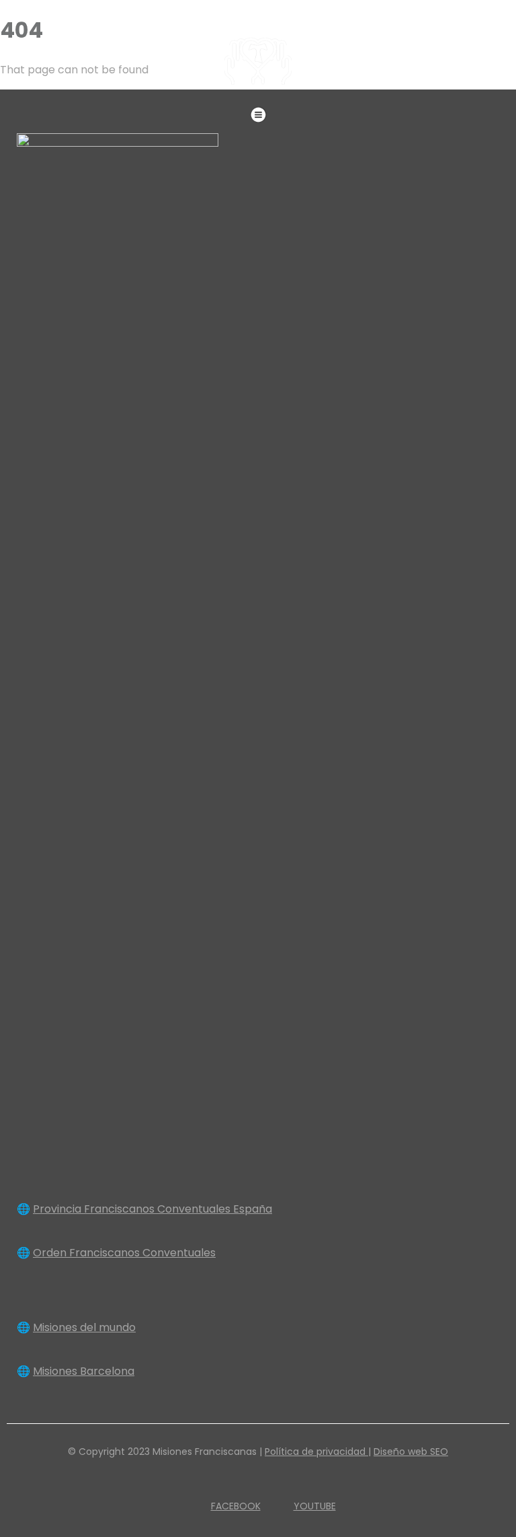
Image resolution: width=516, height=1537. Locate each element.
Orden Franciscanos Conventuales (124, 1252)
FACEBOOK (236, 1506)
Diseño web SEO (411, 1451)
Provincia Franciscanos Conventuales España (152, 1209)
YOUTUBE (315, 1506)
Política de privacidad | (318, 1451)
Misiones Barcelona (83, 1371)
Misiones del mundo (84, 1327)
